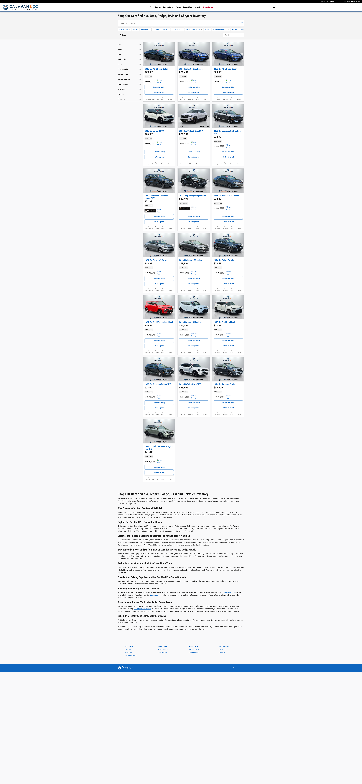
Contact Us (222, 649)
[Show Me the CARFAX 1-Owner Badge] (160, 81)
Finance (178, 7)
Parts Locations (162, 652)
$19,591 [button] (149, 325)
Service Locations (163, 649)
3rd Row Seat (177, 29)
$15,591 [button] (183, 325)
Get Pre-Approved (159, 92)
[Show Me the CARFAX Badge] (160, 211)
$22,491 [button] (183, 198)
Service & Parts (187, 7)
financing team (155, 595)
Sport (207, 29)
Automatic (145, 29)
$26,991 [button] (183, 134)
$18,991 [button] (149, 263)
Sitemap (235, 668)
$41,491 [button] (149, 452)
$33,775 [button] (218, 387)
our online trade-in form (142, 609)
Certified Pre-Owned (131, 655)
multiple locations (228, 592)
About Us (197, 7)
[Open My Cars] (274, 7)
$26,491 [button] (183, 72)
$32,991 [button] (218, 136)
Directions (222, 652)
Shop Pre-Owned (168, 7)
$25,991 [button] (149, 134)
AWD (135, 29)
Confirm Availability (159, 87)
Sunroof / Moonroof (221, 29)
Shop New (158, 7)
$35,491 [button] (183, 387)
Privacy (240, 668)
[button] (159, 76)
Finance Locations (194, 649)
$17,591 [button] (218, 325)
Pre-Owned (128, 652)
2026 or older (124, 29)
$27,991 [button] (149, 387)
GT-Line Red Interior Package (243, 29)
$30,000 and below (161, 29)
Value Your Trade (193, 652)
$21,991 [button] (149, 201)
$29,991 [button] (149, 72)
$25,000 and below (194, 29)
